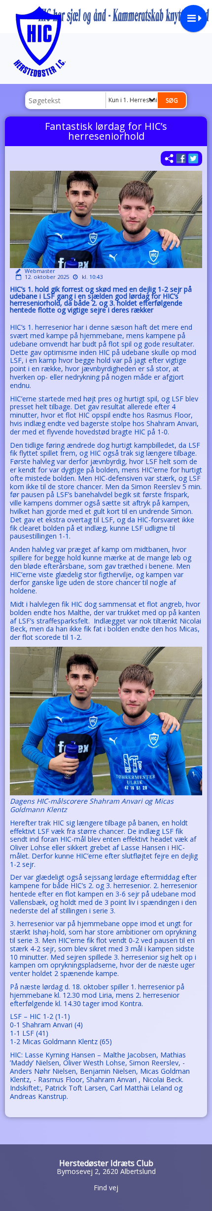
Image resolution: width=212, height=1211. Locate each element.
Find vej (106, 1187)
